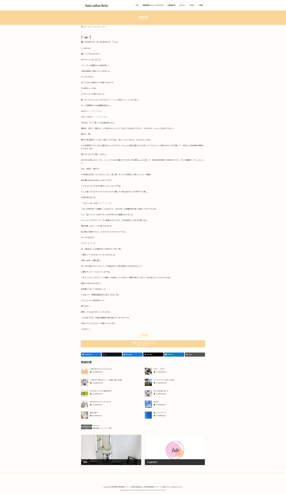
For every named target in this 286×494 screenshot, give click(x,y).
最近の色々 (94, 413)
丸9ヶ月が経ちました (161, 391)
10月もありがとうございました (101, 369)
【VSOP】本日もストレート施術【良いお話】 (106, 380)
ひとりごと (96, 425)
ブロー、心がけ (159, 369)
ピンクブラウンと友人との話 (164, 380)
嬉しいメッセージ (160, 413)
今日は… (156, 402)
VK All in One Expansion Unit (157, 490)
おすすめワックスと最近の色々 (101, 391)
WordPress (130, 490)
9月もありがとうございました (100, 402)
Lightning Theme (142, 490)
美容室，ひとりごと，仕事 (103, 428)
